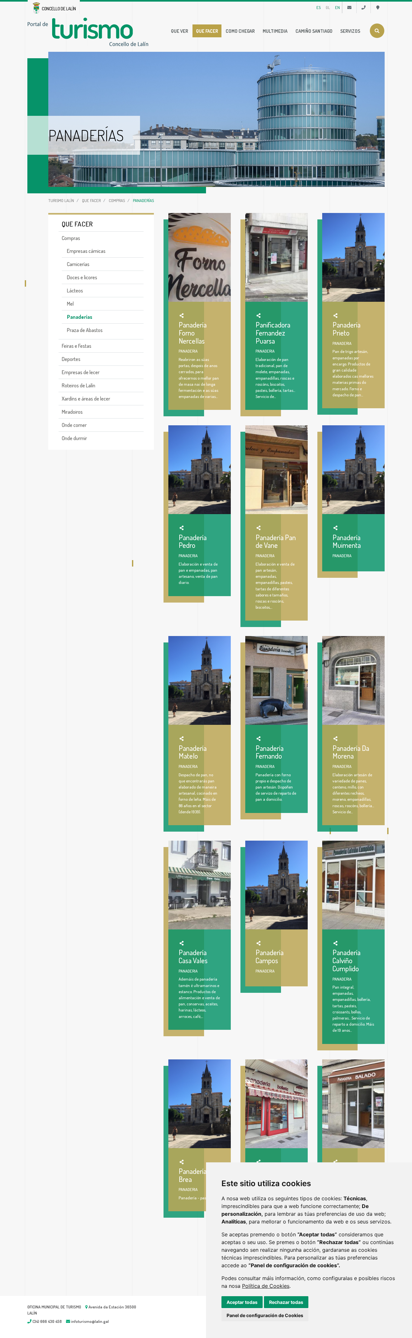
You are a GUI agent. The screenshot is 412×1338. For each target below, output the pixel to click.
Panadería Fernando (270, 752)
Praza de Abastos (85, 330)
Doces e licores (82, 277)
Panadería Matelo (193, 752)
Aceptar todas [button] (242, 1302)
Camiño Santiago (313, 31)
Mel (70, 303)
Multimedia (275, 31)
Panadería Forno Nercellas (193, 333)
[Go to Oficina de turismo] (378, 7)
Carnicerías (78, 264)
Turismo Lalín (61, 200)
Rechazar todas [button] (286, 1302)
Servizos (350, 31)
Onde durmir (74, 438)
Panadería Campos (270, 956)
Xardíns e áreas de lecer (86, 398)
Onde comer (74, 425)
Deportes (71, 359)
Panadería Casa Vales (193, 956)
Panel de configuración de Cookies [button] (265, 1315)
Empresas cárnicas (86, 251)
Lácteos (75, 290)
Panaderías (79, 317)
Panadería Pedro (193, 541)
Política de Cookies (265, 1286)
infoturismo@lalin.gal (89, 1321)
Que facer (207, 31)
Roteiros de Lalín (78, 385)
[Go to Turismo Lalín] (89, 31)
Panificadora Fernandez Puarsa (273, 333)
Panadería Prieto (346, 329)
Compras (117, 200)
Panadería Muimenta (346, 541)
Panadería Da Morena (350, 752)
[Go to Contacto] (349, 7)
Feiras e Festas (76, 346)
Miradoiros (72, 412)
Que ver (179, 31)
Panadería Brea (193, 1175)
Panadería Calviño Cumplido (346, 960)
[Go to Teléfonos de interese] (363, 7)
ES (318, 7)
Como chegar (240, 31)
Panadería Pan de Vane (276, 541)
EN (337, 7)
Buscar (377, 30)
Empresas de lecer (80, 372)
